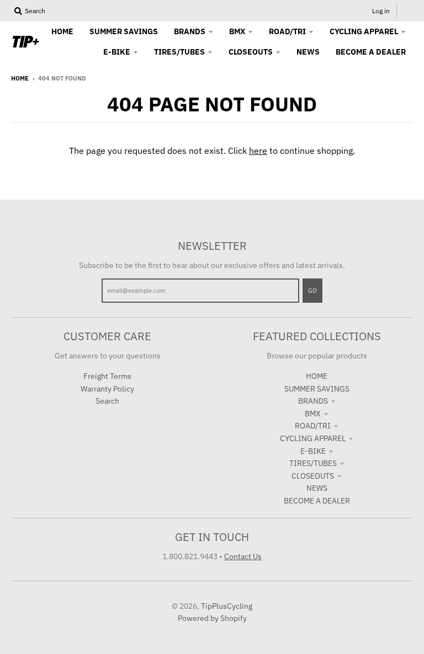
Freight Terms (107, 376)
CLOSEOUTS (313, 476)
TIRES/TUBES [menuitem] (179, 52)
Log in (381, 11)
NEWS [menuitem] (308, 52)
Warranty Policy (107, 389)
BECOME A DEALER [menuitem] (371, 52)
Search (107, 401)
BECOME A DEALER (317, 501)
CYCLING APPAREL (313, 438)
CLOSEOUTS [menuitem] (251, 52)
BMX (313, 414)
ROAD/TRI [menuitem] (287, 31)
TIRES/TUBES (313, 463)
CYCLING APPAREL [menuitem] (364, 31)
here (258, 150)
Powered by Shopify (212, 618)
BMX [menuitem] (237, 31)
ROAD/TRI (313, 426)
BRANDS (313, 401)
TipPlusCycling (226, 606)
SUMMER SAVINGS (316, 389)
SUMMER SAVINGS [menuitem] (123, 31)
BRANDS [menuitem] (189, 31)
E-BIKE (313, 451)
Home (20, 78)
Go (312, 290)
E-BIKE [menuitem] (116, 52)
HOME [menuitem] (62, 31)
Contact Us (243, 556)
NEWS (316, 488)
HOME (316, 376)
